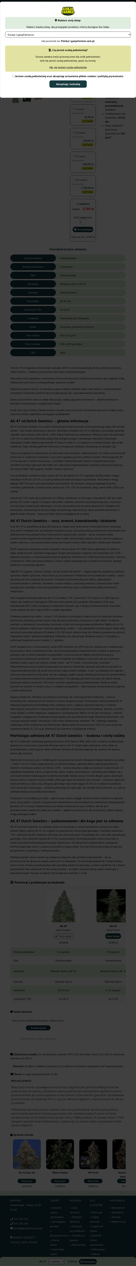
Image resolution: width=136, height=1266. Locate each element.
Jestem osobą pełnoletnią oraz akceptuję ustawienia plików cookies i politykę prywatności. (69, 76)
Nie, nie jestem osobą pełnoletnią (68, 67)
